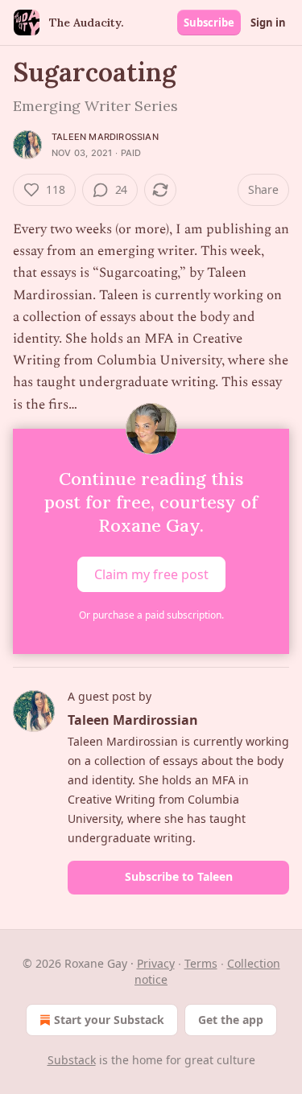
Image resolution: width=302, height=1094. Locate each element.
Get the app (230, 1019)
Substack (72, 1059)
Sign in (268, 22)
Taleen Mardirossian (105, 136)
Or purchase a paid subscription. (151, 615)
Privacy (156, 963)
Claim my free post (151, 573)
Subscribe (209, 22)
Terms (200, 963)
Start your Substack (109, 1019)
